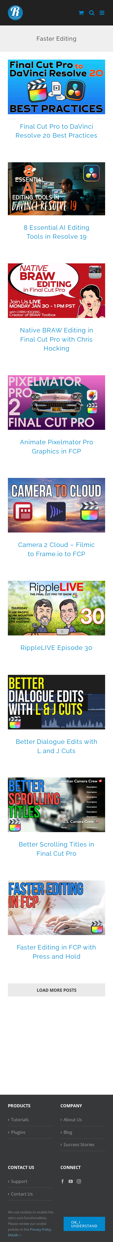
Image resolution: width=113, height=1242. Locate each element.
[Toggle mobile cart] (81, 12)
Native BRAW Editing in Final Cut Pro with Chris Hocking (56, 339)
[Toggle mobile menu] (102, 12)
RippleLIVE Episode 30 (56, 647)
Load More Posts (56, 990)
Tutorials (20, 1120)
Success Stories (79, 1144)
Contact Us (22, 1194)
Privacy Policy (40, 1229)
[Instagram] (79, 1181)
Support (19, 1181)
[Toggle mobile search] (91, 12)
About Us (73, 1120)
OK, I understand (84, 1224)
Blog (68, 1132)
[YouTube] (71, 1181)
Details (13, 1235)
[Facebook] (62, 1181)
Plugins (18, 1132)
